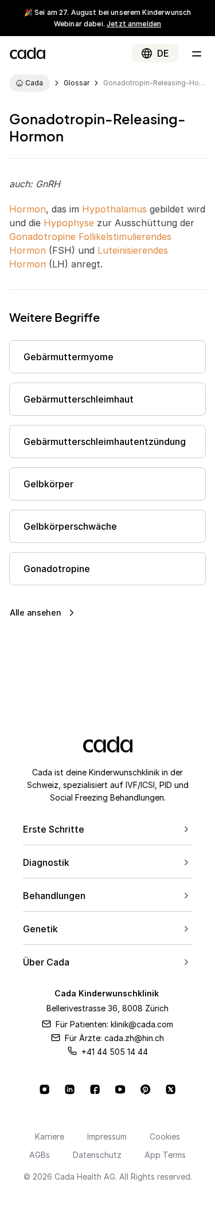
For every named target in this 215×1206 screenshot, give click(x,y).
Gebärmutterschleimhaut (79, 399)
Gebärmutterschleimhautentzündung (105, 441)
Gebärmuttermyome (69, 356)
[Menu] (196, 53)
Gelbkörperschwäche (70, 526)
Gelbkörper (48, 484)
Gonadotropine (42, 236)
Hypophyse (69, 222)
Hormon (27, 209)
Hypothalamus (114, 209)
